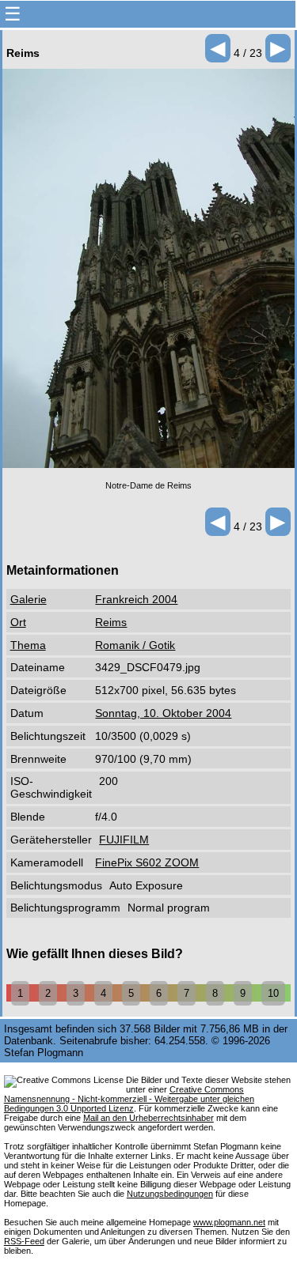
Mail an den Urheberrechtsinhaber (148, 1118)
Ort (18, 622)
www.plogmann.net (229, 1222)
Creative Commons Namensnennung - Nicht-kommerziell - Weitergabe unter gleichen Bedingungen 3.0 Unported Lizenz (129, 1099)
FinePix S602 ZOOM (147, 862)
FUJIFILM (124, 839)
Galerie (28, 599)
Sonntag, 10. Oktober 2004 (163, 713)
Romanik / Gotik (135, 645)
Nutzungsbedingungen (170, 1193)
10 (273, 993)
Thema (28, 645)
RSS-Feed (24, 1241)
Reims (111, 622)
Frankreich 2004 (136, 599)
